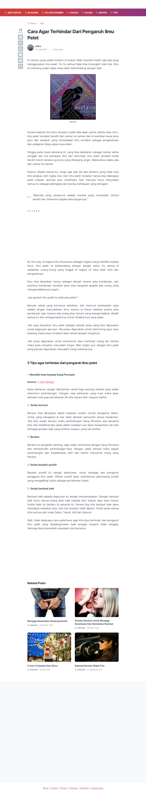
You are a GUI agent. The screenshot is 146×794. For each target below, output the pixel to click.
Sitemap (73, 788)
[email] (20, 66)
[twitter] (20, 43)
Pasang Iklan (97, 788)
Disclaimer (84, 788)
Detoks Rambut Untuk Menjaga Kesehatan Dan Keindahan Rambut (94, 622)
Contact (54, 788)
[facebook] (20, 37)
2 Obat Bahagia (45, 382)
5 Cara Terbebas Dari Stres (42, 665)
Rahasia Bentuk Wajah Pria (89, 665)
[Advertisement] (73, 236)
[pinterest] (20, 60)
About (45, 788)
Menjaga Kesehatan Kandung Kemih (47, 621)
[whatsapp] (20, 48)
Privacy (63, 788)
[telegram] (20, 54)
